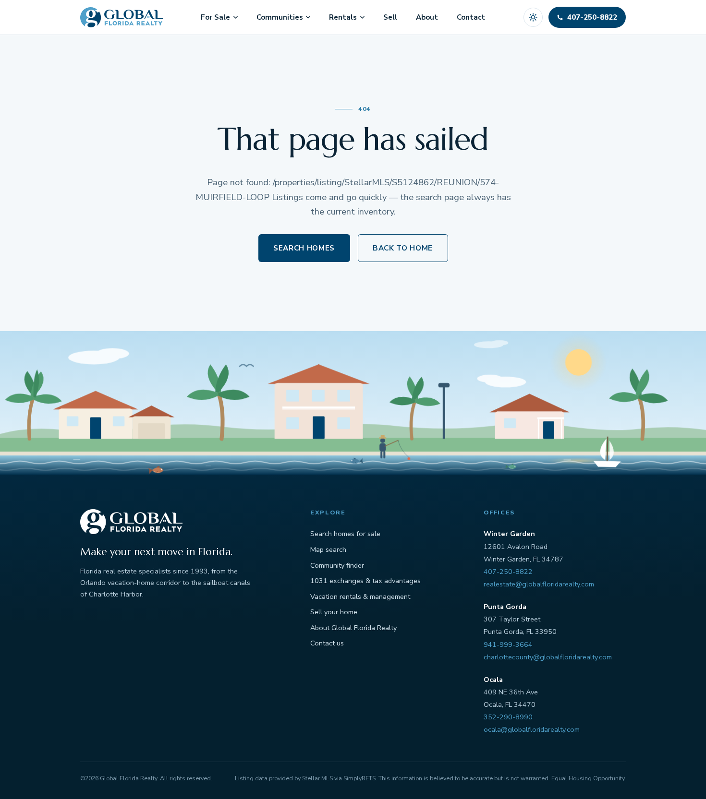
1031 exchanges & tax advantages (365, 580)
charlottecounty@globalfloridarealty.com (548, 657)
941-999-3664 (508, 644)
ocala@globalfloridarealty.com (532, 729)
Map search (328, 549)
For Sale (215, 17)
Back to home (403, 248)
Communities (279, 17)
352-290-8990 (508, 717)
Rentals (343, 17)
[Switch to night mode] (533, 17)
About (427, 17)
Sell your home (333, 612)
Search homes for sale (345, 533)
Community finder (337, 565)
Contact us (327, 643)
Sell (390, 17)
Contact (471, 17)
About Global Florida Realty (353, 627)
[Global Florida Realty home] (121, 17)
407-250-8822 (508, 571)
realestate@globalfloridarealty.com (539, 584)
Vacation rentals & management (360, 596)
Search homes (304, 248)
